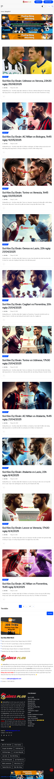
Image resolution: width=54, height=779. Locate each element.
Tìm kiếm (4, 609)
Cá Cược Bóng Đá (18, 752)
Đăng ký (38, 2)
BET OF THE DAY (6, 744)
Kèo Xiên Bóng (14, 756)
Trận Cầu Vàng (18, 767)
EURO (29, 712)
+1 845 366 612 (10, 681)
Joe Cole (4, 756)
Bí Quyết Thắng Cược (33, 699)
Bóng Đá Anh (31, 701)
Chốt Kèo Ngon (6, 752)
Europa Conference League (35, 714)
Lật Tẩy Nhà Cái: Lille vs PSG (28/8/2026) (12, 646)
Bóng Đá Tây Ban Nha (34, 707)
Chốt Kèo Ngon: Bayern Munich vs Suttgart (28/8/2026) (16, 649)
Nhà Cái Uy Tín (18, 763)
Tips (51, 770)
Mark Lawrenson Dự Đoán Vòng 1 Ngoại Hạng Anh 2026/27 (17, 641)
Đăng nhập (48, 2)
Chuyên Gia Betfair (7, 748)
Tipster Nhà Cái (6, 767)
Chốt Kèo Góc (19, 748)
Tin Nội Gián (31, 724)
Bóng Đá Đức (31, 703)
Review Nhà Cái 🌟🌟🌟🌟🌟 (36, 720)
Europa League (32, 716)
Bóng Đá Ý (5, 76)
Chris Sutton (17, 744)
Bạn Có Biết (31, 697)
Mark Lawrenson (6, 763)
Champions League (33, 710)
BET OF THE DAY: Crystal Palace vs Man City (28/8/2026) (16, 643)
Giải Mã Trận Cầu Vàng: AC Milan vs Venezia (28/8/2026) (16, 651)
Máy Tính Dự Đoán (33, 718)
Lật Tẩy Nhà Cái (19, 759)
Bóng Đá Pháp (32, 705)
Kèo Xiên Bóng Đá (7, 759)
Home (2, 11)
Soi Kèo (30, 722)
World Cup (31, 726)
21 (30, 606)
